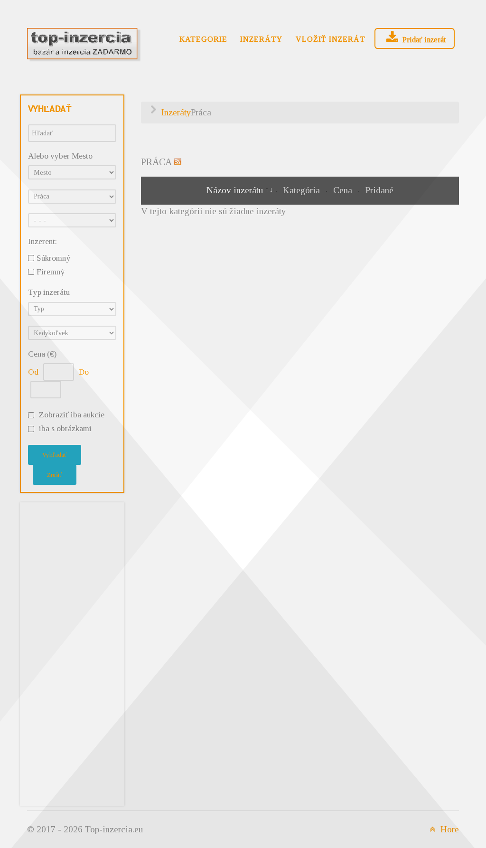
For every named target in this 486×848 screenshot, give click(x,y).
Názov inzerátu (235, 190)
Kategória (302, 190)
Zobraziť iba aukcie (71, 414)
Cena (344, 190)
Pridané (379, 190)
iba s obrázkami (65, 428)
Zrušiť (54, 474)
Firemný (51, 271)
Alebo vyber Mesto (60, 155)
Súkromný (53, 258)
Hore (448, 829)
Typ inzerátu (49, 292)
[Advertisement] (72, 651)
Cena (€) (42, 353)
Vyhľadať (54, 454)
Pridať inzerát (423, 40)
